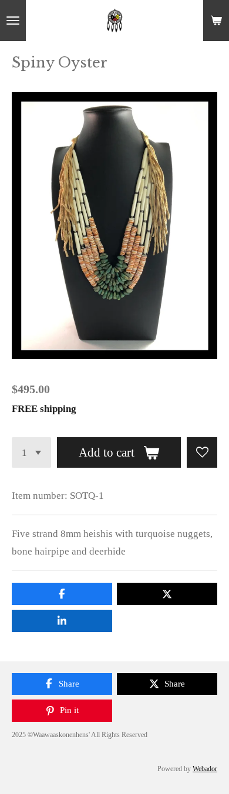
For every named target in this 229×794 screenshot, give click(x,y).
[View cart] (216, 20)
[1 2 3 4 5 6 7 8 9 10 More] (31, 452)
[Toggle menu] (13, 20)
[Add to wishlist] (202, 452)
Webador (205, 769)
